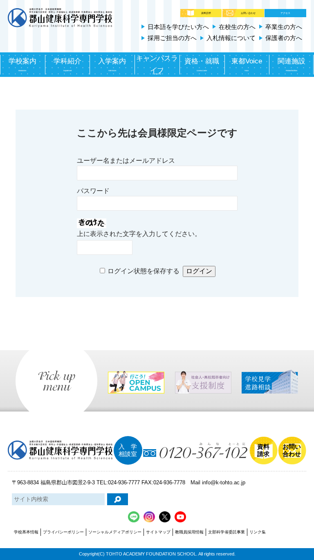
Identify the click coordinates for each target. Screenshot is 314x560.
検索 (117, 499)
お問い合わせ (248, 13)
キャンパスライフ (157, 64)
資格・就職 (201, 64)
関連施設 (291, 64)
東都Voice (246, 64)
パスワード (93, 190)
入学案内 (112, 64)
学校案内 (22, 64)
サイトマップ (158, 532)
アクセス (285, 13)
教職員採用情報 (189, 532)
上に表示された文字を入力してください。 (139, 233)
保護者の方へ (283, 37)
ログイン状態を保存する (143, 271)
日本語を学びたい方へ (178, 26)
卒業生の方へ (283, 26)
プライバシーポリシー (63, 532)
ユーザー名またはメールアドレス (126, 160)
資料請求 (206, 13)
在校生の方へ (237, 26)
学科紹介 (67, 64)
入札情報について (231, 37)
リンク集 (257, 532)
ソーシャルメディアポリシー (114, 532)
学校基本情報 (26, 532)
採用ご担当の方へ (172, 37)
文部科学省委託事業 (226, 532)
